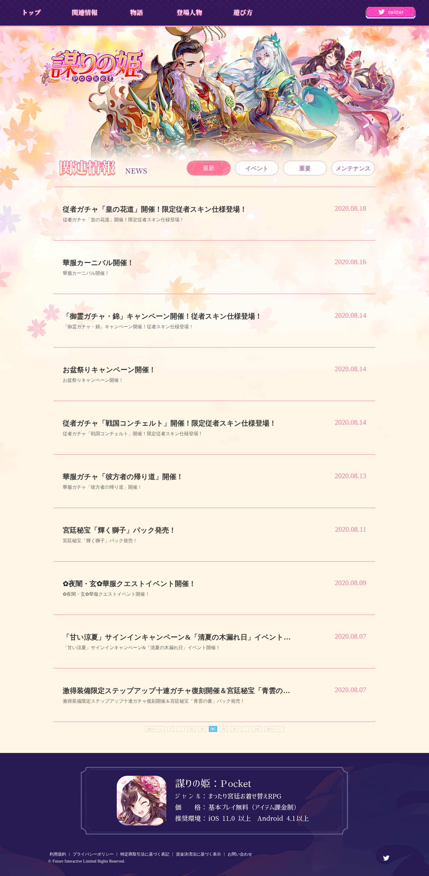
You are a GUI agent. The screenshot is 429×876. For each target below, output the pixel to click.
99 (234, 729)
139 (256, 729)
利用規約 (58, 854)
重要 (305, 168)
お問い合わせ (240, 854)
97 (213, 729)
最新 (208, 168)
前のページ (155, 729)
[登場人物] (189, 12)
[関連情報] (84, 12)
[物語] (136, 12)
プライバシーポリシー (93, 854)
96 (202, 729)
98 (223, 729)
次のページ (274, 729)
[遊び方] (241, 12)
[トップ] (31, 12)
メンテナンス (353, 168)
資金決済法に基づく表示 (198, 854)
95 (191, 729)
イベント (256, 168)
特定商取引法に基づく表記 (144, 854)
